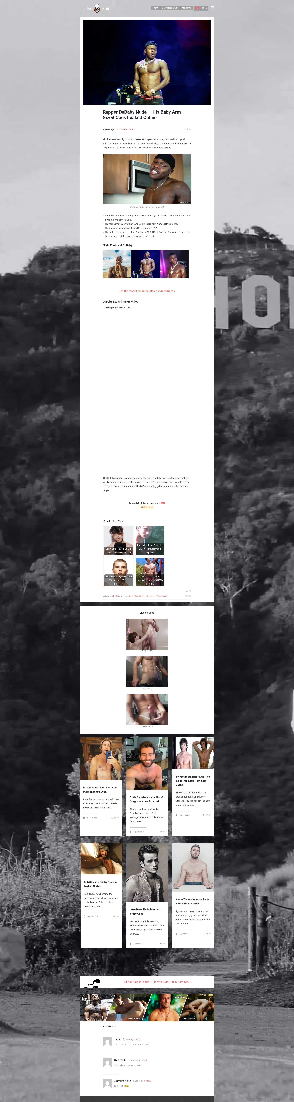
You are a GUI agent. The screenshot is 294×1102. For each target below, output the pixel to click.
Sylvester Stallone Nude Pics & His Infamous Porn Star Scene (193, 781)
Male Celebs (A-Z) (170, 8)
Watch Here (147, 507)
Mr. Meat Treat (126, 129)
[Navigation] (212, 8)
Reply (138, 1039)
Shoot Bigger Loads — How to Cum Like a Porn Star (156, 981)
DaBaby (116, 596)
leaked (153, 596)
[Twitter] (186, 596)
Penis (158, 596)
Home (155, 8)
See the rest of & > (147, 291)
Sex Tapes (186, 8)
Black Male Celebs (137, 596)
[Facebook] (190, 596)
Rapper (165, 596)
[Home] (95, 8)
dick (147, 596)
